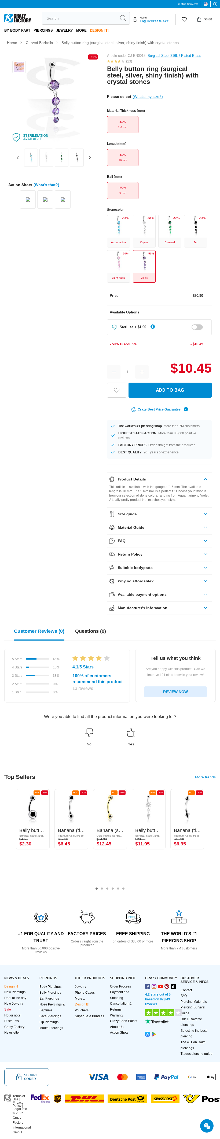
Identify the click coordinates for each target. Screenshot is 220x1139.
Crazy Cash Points (123, 1021)
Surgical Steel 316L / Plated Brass (174, 56)
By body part (17, 30)
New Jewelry (13, 1003)
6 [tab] (123, 888)
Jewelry (64, 30)
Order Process (120, 986)
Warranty (116, 1015)
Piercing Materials (194, 1002)
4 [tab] (112, 888)
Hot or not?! (12, 1015)
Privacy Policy (18, 1104)
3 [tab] (107, 888)
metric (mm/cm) (188, 3)
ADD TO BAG (170, 390)
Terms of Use (19, 1097)
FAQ (184, 996)
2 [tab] (102, 888)
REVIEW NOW (175, 692)
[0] (184, 19)
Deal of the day (15, 998)
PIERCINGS (43, 30)
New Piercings (14, 992)
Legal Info (20, 1109)
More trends (205, 777)
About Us (116, 1027)
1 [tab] (96, 888)
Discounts (11, 1021)
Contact (186, 990)
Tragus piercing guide (196, 1054)
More (81, 30)
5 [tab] (118, 888)
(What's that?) (46, 185)
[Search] (123, 18)
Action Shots (119, 1032)
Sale (7, 1009)
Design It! (99, 30)
